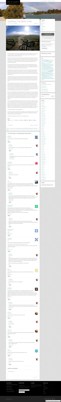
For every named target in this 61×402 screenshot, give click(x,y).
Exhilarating (42, 68)
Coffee (46, 65)
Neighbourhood (43, 74)
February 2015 (43, 174)
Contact (44, 393)
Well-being (52, 78)
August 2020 (43, 108)
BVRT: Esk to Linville (44, 87)
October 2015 (43, 161)
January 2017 (43, 136)
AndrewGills (9, 136)
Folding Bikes (50, 68)
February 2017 (43, 134)
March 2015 (43, 172)
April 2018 (42, 111)
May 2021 (42, 105)
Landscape (51, 72)
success (50, 76)
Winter (7, 129)
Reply (9, 141)
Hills (45, 70)
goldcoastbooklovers (11, 229)
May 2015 (42, 169)
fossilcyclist (9, 312)
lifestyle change (44, 73)
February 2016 (43, 154)
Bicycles (48, 62)
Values (50, 78)
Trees (48, 78)
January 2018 (43, 116)
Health (42, 70)
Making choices (51, 73)
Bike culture (42, 21)
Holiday (49, 70)
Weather (42, 29)
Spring (45, 76)
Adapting (49, 60)
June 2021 (42, 103)
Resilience (31, 128)
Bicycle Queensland (45, 62)
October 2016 (43, 141)
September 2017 (43, 123)
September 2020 (43, 106)
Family (45, 68)
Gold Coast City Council (50, 69)
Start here (44, 386)
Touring (51, 77)
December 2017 (43, 118)
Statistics (48, 76)
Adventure (52, 60)
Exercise (23, 128)
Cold (47, 65)
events (48, 67)
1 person (11, 188)
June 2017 (42, 128)
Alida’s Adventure (10, 125)
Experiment (11, 128)
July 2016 (42, 146)
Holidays (52, 70)
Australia (46, 61)
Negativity (28, 128)
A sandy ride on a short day (33, 125)
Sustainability (43, 26)
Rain (49, 75)
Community (49, 65)
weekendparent (10, 162)
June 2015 (42, 167)
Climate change (43, 65)
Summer (43, 77)
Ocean (48, 74)
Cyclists (42, 67)
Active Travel (44, 60)
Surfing (49, 77)
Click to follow (22, 392)
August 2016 (43, 144)
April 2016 (42, 151)
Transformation (35, 128)
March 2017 (43, 133)
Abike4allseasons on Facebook (46, 53)
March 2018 (43, 113)
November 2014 (43, 179)
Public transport (50, 74)
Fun (42, 69)
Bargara (52, 61)
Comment (35, 377)
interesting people (44, 72)
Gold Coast (45, 69)
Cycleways (20, 128)
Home (44, 384)
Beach (42, 62)
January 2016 (43, 156)
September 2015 (43, 162)
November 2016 (43, 139)
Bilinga (17, 128)
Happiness (25, 128)
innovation (46, 71)
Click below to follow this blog (46, 41)
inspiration (50, 71)
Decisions (45, 67)
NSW (46, 74)
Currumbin (43, 66)
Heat (44, 70)
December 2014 (43, 177)
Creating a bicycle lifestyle (10, 391)
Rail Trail (47, 75)
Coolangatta (52, 65)
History (47, 70)
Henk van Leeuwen (10, 205)
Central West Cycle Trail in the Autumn (46, 84)
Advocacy (42, 61)
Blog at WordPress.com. (9, 399)
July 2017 (42, 126)
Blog (44, 391)
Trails (42, 78)
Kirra (48, 72)
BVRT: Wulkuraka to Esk (44, 89)
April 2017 (42, 131)
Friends (53, 68)
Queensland (43, 75)
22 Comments (36, 23)
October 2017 (43, 121)
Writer (44, 389)
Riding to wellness (9, 386)
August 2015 (43, 164)
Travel (42, 28)
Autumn (49, 61)
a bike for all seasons (13, 2)
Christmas (52, 64)
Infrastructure (43, 71)
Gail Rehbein (15, 23)
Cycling (51, 66)
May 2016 (42, 149)
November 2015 (43, 159)
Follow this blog (44, 48)
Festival (47, 68)
